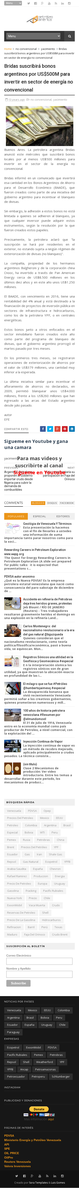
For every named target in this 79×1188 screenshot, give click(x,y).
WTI (42, 832)
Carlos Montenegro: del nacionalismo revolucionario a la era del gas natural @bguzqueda (48, 630)
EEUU (59, 818)
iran (39, 854)
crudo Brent (59, 934)
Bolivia (29, 832)
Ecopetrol (51, 862)
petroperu (38, 1076)
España (38, 869)
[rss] (56, 3)
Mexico (44, 818)
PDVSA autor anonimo (19, 576)
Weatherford (44, 1062)
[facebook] (35, 3)
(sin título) (30, 764)
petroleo (12, 825)
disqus (52, 503)
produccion (41, 876)
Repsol (11, 862)
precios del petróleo (34, 847)
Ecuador (12, 854)
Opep (47, 811)
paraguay (13, 1032)
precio (33, 898)
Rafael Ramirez (17, 876)
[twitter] (28, 3)
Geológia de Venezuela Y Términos (47, 523)
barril (31, 927)
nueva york (14, 898)
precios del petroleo (20, 818)
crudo (56, 905)
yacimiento (48, 49)
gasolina (13, 891)
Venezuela (14, 811)
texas (58, 927)
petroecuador (16, 1076)
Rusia (26, 840)
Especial (39, 516)
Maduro (12, 934)
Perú (45, 927)
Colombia (31, 825)
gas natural (30, 862)
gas (27, 854)
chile (47, 898)
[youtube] (49, 3)
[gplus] (42, 3)
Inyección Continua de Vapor (43, 741)
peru (55, 832)
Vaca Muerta (37, 905)
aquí (51, 1119)
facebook (67, 503)
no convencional (26, 49)
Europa (42, 883)
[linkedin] (62, 3)
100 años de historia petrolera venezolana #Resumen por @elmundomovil (44, 714)
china (60, 840)
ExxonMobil (14, 905)
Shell (45, 912)
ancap (24, 1069)
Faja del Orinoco (34, 934)
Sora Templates (38, 1182)
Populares (16, 516)
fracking (31, 891)
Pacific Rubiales (53, 891)
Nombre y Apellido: (18, 968)
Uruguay (59, 883)
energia (60, 876)
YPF (56, 847)
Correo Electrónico (18, 955)
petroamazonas (45, 1069)
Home (8, 49)
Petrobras (43, 840)
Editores (63, 516)
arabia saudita (16, 869)
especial (12, 832)
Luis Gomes (58, 1182)
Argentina (50, 825)
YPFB (67, 862)
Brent (10, 847)
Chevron (55, 869)
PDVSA (32, 811)
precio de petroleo (19, 883)
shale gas (55, 854)
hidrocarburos (51, 920)
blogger (38, 503)
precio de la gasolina (21, 920)
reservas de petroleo (21, 912)
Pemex (11, 840)
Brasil (67, 825)
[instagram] (69, 3)
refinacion (14, 927)
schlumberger (61, 1076)
